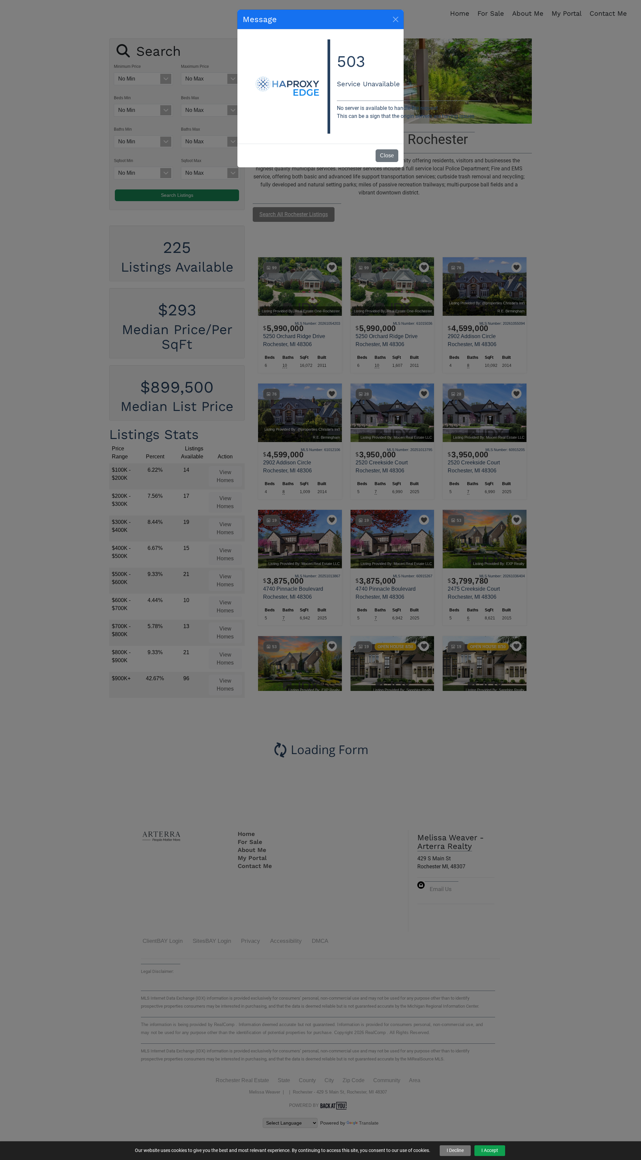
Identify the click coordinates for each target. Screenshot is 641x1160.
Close (387, 155)
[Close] (395, 19)
